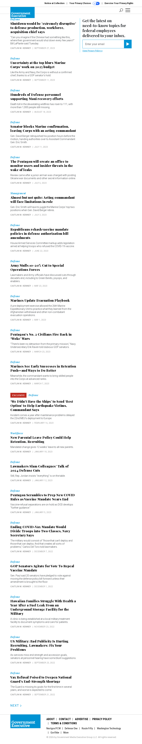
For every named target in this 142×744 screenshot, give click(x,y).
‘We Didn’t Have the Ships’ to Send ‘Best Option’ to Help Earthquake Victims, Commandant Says (41, 405)
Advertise (81, 719)
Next (15, 705)
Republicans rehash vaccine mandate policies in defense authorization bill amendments (39, 233)
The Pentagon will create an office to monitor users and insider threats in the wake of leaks (41, 165)
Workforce (16, 433)
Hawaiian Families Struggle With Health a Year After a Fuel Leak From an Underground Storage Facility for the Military (43, 607)
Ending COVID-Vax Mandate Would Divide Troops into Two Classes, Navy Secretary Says (40, 531)
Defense (15, 19)
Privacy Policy (102, 719)
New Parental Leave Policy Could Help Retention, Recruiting (40, 439)
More (66, 732)
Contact (65, 719)
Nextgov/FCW (53, 728)
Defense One (71, 728)
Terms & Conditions (64, 723)
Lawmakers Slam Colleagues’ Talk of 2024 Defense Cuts (39, 468)
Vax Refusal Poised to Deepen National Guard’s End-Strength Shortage (41, 679)
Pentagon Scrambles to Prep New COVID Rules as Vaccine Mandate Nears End (42, 497)
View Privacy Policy (91, 51)
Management (18, 193)
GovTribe (55, 732)
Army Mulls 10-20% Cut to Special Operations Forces (37, 267)
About (50, 719)
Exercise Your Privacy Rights (119, 3)
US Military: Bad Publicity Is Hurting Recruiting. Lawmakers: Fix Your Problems (39, 645)
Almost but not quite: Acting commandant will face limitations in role (42, 199)
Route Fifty (87, 728)
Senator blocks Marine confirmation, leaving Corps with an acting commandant (43, 128)
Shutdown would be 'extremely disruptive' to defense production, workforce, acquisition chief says (43, 27)
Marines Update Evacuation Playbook (40, 300)
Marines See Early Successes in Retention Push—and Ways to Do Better (43, 368)
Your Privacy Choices (80, 3)
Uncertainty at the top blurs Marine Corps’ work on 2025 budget (38, 65)
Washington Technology (109, 728)
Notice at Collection (54, 3)
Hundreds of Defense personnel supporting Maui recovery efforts (36, 97)
